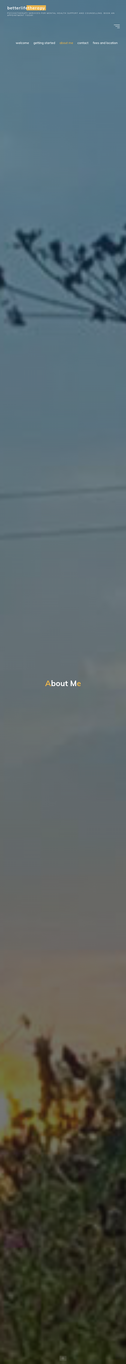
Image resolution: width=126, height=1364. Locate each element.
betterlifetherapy (26, 7)
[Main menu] (117, 26)
